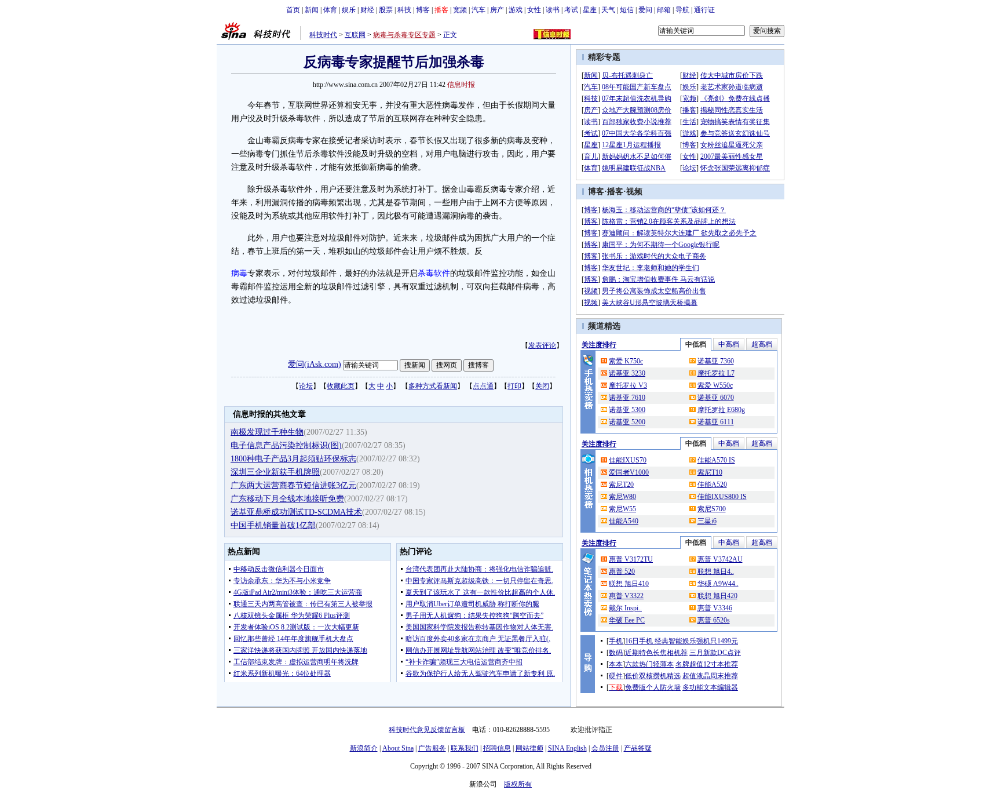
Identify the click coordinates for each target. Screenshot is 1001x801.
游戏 (516, 10)
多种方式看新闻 (432, 386)
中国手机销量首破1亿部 (273, 525)
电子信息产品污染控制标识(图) (286, 445)
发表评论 (542, 345)
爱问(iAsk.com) (314, 364)
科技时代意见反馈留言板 (427, 730)
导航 (682, 10)
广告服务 (432, 748)
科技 (404, 10)
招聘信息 (497, 748)
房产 (497, 10)
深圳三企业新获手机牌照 (275, 472)
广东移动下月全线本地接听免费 (287, 498)
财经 (367, 10)
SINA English (567, 748)
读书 (553, 10)
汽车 (478, 10)
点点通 (483, 386)
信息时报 (461, 85)
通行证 (704, 10)
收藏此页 (341, 386)
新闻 (312, 10)
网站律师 (529, 748)
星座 (590, 10)
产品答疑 (638, 748)
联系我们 (464, 748)
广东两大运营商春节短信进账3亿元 (293, 485)
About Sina (398, 748)
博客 (423, 10)
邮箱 (664, 10)
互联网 (355, 35)
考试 (571, 10)
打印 (514, 386)
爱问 (645, 10)
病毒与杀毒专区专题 (404, 35)
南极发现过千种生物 (267, 432)
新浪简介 (364, 748)
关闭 (542, 386)
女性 (534, 10)
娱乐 (349, 10)
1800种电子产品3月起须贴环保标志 (293, 458)
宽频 (460, 10)
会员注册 (605, 748)
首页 (293, 10)
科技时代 (323, 35)
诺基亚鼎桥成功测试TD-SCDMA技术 (296, 512)
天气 (608, 10)
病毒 (239, 273)
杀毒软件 (434, 273)
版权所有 (518, 784)
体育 (330, 10)
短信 (627, 10)
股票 (386, 10)
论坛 (306, 386)
